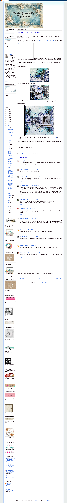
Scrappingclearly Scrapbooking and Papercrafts (10, 459)
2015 (8, 202)
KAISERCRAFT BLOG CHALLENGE (47, 40)
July (9, 142)
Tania (21, 229)
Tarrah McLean (9, 470)
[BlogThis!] (34, 153)
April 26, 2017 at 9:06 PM (28, 229)
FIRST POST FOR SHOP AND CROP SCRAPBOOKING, (10, 178)
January (10, 197)
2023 (8, 115)
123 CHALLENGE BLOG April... (10, 184)
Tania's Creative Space (10, 476)
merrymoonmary (36, 500)
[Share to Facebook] (36, 153)
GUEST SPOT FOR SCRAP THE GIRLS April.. (10, 164)
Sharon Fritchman (24, 218)
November (10, 132)
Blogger (48, 500)
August (9, 140)
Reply (21, 165)
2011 (8, 210)
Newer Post (21, 278)
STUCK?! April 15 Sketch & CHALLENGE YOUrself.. (10, 170)
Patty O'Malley (23, 169)
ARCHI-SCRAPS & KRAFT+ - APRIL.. (10, 189)
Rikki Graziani (23, 237)
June (9, 144)
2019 (8, 123)
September (10, 137)
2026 (8, 109)
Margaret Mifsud (24, 185)
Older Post (58, 278)
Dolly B (21, 208)
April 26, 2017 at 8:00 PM (34, 218)
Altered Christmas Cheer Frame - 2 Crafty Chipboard (10, 479)
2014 (8, 204)
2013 (8, 206)
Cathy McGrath (23, 199)
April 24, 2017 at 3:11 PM (28, 161)
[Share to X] (35, 153)
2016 (8, 200)
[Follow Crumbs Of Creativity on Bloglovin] (9, 33)
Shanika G (22, 245)
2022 (8, 117)
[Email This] (33, 153)
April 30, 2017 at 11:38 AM (32, 237)
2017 (8, 127)
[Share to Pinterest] (37, 153)
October (10, 135)
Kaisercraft (54, 137)
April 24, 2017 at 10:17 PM (34, 176)
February (10, 195)
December (10, 129)
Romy (21, 161)
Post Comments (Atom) (42, 282)
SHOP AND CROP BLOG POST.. (10, 152)
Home (40, 278)
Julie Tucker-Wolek (24, 176)
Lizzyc (11, 54)
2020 (8, 121)
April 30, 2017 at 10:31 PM (30, 245)
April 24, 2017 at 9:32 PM (32, 169)
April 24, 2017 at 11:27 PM (32, 199)
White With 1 (9, 489)
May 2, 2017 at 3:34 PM (35, 252)
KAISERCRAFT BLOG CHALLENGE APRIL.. (10, 157)
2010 (8, 212)
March (9, 193)
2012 (8, 208)
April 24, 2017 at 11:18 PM (33, 185)
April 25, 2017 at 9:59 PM (29, 208)
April (9, 148)
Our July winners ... (10, 490)
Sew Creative (9, 483)
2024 (8, 113)
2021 (8, 119)
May (9, 146)
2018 (8, 125)
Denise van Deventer (25, 252)
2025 (8, 111)
